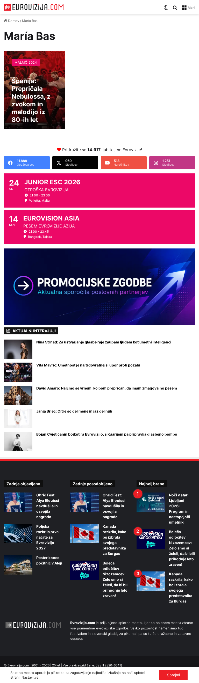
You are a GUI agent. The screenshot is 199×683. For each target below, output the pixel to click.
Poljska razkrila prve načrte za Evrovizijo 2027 (47, 537)
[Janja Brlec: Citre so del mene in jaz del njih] (18, 418)
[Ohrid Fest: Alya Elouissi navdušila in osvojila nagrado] (18, 502)
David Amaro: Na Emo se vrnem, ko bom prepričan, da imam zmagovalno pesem (106, 388)
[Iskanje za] (174, 9)
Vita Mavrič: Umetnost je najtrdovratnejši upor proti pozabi (88, 365)
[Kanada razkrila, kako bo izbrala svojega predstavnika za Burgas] (84, 533)
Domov (13, 21)
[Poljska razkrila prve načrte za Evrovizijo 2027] (18, 533)
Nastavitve (30, 677)
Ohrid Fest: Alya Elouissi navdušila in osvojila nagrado (47, 506)
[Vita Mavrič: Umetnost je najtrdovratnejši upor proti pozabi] (18, 372)
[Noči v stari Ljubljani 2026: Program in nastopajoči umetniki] (151, 502)
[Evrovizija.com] (33, 7)
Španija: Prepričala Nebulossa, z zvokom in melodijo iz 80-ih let (31, 100)
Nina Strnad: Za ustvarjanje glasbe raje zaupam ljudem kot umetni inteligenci (103, 342)
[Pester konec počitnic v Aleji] (18, 565)
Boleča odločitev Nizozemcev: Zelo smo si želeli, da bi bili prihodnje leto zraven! (116, 579)
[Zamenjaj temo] (165, 9)
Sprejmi (173, 675)
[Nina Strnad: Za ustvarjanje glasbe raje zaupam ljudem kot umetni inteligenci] (18, 349)
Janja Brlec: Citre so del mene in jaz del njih (74, 411)
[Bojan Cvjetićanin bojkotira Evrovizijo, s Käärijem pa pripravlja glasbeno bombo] (18, 441)
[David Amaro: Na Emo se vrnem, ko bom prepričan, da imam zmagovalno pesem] (18, 395)
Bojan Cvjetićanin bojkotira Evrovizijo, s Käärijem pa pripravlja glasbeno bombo (106, 434)
